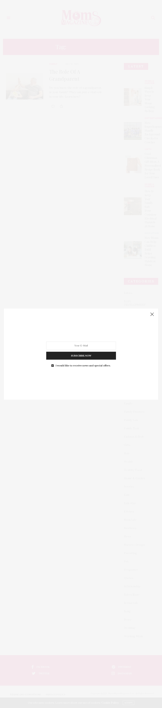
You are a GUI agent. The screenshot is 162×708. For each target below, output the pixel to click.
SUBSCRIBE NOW (81, 355)
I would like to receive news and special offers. (83, 365)
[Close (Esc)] (152, 314)
